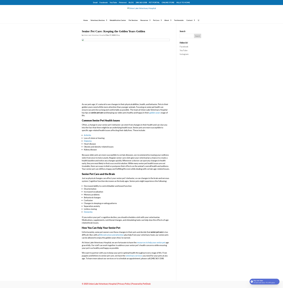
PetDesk (147, 284)
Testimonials (179, 20)
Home (85, 20)
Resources (144, 20)
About (166, 20)
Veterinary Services (98, 20)
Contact (189, 20)
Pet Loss (156, 20)
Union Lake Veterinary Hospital (94, 35)
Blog (118, 35)
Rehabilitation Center (118, 20)
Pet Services (133, 20)
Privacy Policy (124, 284)
